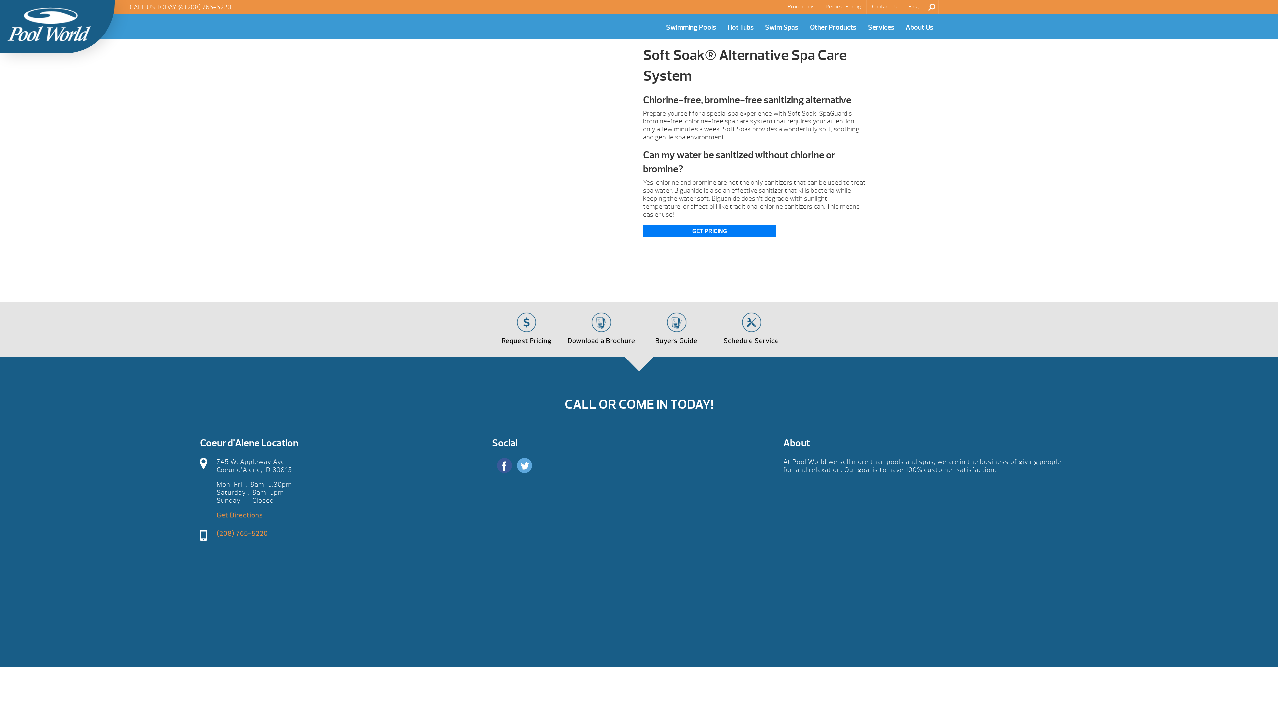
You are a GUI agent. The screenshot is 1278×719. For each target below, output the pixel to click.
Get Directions (240, 515)
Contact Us (884, 6)
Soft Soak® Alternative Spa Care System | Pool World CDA (49, 24)
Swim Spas (781, 27)
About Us (919, 27)
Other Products (833, 27)
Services (881, 27)
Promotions (801, 6)
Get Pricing (709, 231)
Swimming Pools (691, 27)
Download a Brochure (601, 341)
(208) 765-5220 (208, 7)
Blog (913, 6)
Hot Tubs (741, 27)
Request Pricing (843, 6)
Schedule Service (751, 341)
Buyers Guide (676, 341)
